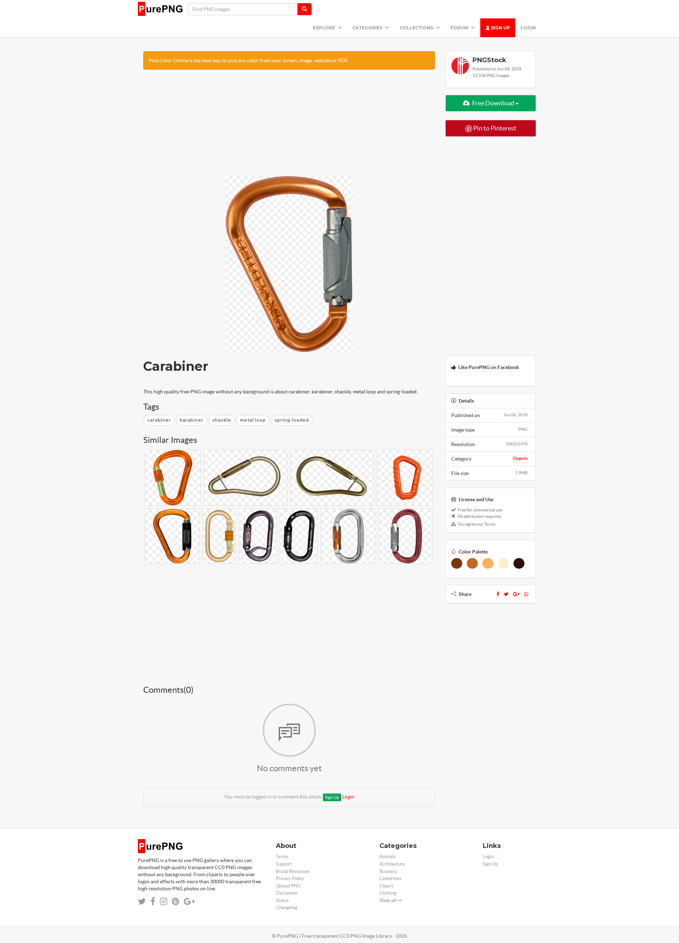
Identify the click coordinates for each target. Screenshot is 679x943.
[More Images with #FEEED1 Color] (503, 563)
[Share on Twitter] (142, 901)
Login (528, 27)
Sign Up (500, 27)
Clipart (386, 886)
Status (282, 900)
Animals (387, 856)
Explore (324, 27)
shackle (221, 420)
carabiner (159, 420)
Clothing (387, 893)
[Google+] (516, 594)
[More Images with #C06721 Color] (472, 563)
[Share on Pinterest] (175, 901)
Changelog (286, 907)
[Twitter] (506, 594)
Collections (417, 27)
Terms (282, 856)
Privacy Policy (290, 878)
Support (284, 864)
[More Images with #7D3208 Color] (456, 563)
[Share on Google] (189, 901)
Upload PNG (288, 886)
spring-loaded (291, 420)
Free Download (493, 103)
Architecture (392, 864)
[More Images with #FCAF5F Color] (487, 563)
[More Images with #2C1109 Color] (518, 563)
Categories (367, 27)
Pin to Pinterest (494, 128)
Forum (460, 27)
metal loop (253, 420)
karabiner (191, 420)
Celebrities (390, 878)
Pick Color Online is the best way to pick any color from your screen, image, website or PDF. (249, 60)
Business (388, 871)
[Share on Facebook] (152, 901)
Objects (520, 458)
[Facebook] (498, 594)
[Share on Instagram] (163, 901)
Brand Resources (293, 871)
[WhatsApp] (526, 594)
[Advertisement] (289, 126)
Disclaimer (286, 893)
